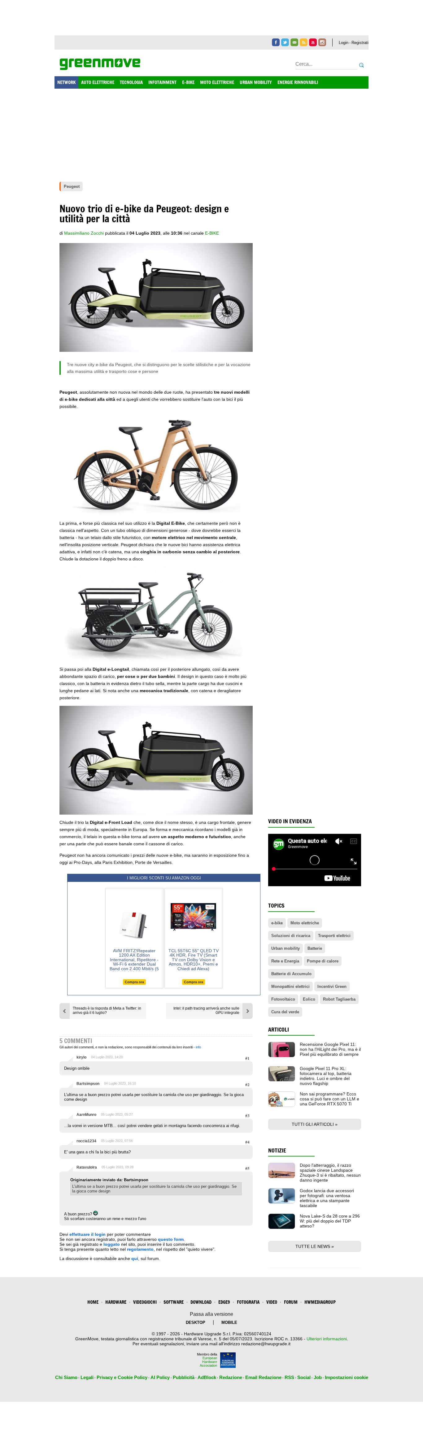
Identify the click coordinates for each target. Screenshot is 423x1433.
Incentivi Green (332, 986)
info (198, 1047)
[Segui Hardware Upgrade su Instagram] (322, 42)
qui (134, 1258)
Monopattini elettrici (290, 986)
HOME (92, 1302)
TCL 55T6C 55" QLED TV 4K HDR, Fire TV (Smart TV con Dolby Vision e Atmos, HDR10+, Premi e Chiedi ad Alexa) (193, 959)
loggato (111, 1244)
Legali (87, 1377)
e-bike (212, 233)
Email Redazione (263, 1377)
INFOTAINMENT (162, 82)
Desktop (195, 1322)
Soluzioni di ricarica (290, 935)
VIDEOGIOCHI (145, 1302)
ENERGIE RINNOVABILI (297, 82)
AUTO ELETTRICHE (97, 82)
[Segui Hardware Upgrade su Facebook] (276, 42)
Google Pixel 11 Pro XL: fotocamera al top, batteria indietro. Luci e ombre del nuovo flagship (325, 1076)
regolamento (140, 1249)
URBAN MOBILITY (256, 82)
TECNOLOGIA (131, 82)
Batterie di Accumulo (291, 973)
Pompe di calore (322, 961)
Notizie (277, 1150)
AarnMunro (86, 1114)
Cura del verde (285, 1012)
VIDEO (271, 1302)
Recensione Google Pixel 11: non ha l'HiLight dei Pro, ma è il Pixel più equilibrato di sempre (330, 1049)
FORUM (291, 1302)
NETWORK (66, 82)
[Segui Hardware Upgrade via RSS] (303, 42)
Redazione (230, 1377)
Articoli (278, 1029)
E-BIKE (188, 82)
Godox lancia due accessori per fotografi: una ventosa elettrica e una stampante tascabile (327, 1198)
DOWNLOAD (201, 1302)
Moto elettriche (304, 923)
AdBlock (207, 1377)
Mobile (229, 1322)
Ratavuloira (86, 1167)
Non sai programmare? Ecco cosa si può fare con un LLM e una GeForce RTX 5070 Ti (329, 1098)
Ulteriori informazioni (327, 1338)
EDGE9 (224, 1302)
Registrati (359, 42)
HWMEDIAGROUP (320, 1302)
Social (304, 1377)
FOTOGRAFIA (248, 1302)
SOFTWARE (174, 1302)
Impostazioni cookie (346, 1377)
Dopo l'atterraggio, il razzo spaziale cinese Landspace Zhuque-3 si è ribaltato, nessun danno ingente (330, 1173)
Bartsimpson (87, 1083)
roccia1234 (86, 1141)
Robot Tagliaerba (339, 999)
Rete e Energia (285, 961)
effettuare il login (87, 1234)
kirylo (81, 1057)
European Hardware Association (208, 1361)
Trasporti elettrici (334, 935)
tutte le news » (314, 1246)
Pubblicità (183, 1377)
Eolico (309, 999)
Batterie (314, 948)
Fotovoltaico (283, 999)
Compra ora (134, 982)
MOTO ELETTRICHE (217, 82)
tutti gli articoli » (315, 1124)
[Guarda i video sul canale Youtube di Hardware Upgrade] (313, 42)
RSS (289, 1377)
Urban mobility (285, 948)
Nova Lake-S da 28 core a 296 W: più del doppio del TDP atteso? (330, 1221)
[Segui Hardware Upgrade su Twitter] (285, 42)
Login (343, 42)
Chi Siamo (66, 1377)
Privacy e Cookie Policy (122, 1377)
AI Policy (160, 1377)
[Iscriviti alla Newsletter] (294, 42)
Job (318, 1377)
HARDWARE (115, 1302)
